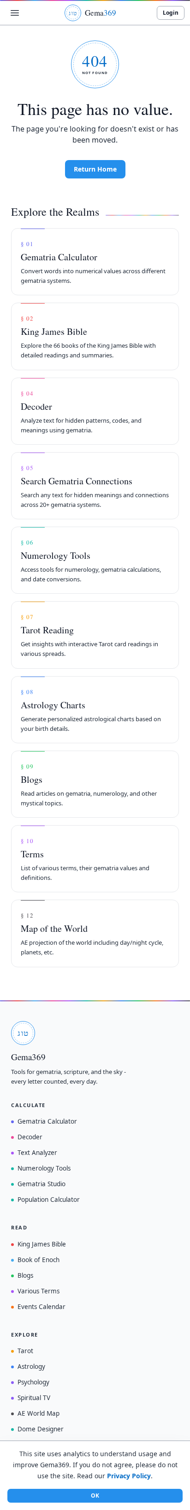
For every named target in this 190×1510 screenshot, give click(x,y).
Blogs (25, 1275)
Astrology (31, 1366)
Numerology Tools (44, 1168)
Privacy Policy (129, 1475)
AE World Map (38, 1413)
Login (170, 13)
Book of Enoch (38, 1260)
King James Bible (42, 1244)
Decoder (30, 1137)
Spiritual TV (34, 1398)
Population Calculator (49, 1199)
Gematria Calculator (47, 1121)
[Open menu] (15, 13)
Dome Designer (41, 1429)
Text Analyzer (37, 1152)
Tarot (25, 1351)
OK (95, 1495)
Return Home (95, 169)
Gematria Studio (41, 1184)
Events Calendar (41, 1307)
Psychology (33, 1382)
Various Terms (38, 1291)
